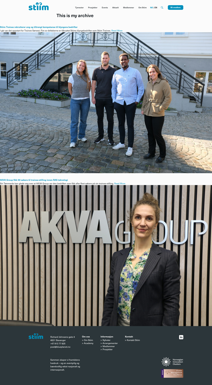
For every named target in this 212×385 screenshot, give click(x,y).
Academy (88, 343)
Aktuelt (115, 7)
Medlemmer (128, 7)
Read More (116, 30)
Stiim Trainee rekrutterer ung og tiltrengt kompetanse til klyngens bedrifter (39, 27)
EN (155, 7)
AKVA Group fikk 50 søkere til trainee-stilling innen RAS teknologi (34, 179)
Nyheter (106, 340)
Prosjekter (92, 7)
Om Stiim (142, 7)
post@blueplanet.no (60, 346)
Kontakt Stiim (133, 340)
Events (105, 7)
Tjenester (79, 7)
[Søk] (162, 7)
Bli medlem (175, 7)
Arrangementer (110, 343)
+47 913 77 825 (57, 343)
